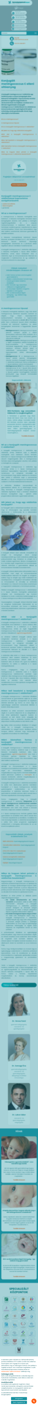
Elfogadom (19, 1398)
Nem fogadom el (19, 1402)
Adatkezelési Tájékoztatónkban (11, 1371)
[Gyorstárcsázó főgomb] (34, 1401)
